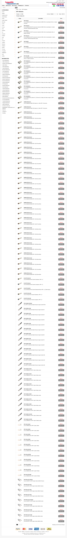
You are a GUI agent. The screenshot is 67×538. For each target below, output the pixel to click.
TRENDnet (4, 52)
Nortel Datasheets (5, 94)
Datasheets (39, 531)
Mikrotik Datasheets (5, 91)
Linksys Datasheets (5, 90)
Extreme (3, 30)
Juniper (3, 42)
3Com (3, 11)
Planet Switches (5, 96)
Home (3, 5)
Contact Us (4, 111)
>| (21, 524)
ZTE (3, 54)
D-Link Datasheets (5, 72)
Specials (19, 531)
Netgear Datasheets (6, 93)
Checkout (27, 5)
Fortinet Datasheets (5, 82)
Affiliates (23, 531)
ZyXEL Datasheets (5, 104)
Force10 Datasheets (6, 80)
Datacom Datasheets (6, 74)
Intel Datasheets (5, 87)
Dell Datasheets (5, 76)
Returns (35, 531)
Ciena (3, 23)
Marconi (3, 44)
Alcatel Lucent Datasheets (7, 63)
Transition (4, 50)
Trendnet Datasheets (6, 101)
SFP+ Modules (24, 9)
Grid (22, 14)
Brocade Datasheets (6, 69)
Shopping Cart (20, 5)
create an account (61, 2)
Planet (3, 47)
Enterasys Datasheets (6, 77)
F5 (2, 32)
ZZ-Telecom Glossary (6, 105)
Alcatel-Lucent (4, 15)
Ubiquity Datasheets (6, 102)
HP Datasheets (5, 83)
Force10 (3, 33)
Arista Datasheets (5, 66)
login (56, 2)
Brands (31, 531)
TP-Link (3, 49)
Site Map (4, 113)
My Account (14, 5)
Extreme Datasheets (6, 79)
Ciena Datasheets (5, 71)
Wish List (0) (8, 5)
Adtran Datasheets (5, 61)
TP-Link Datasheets (5, 99)
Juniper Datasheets (5, 88)
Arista (3, 18)
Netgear (3, 45)
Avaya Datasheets (5, 68)
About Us (4, 109)
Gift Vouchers (27, 531)
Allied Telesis (4, 16)
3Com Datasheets (5, 60)
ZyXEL (3, 56)
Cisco (3, 25)
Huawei (3, 40)
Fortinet (3, 35)
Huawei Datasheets (5, 85)
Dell (3, 28)
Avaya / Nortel (4, 20)
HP (2, 39)
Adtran (3, 13)
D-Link (3, 27)
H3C (3, 37)
